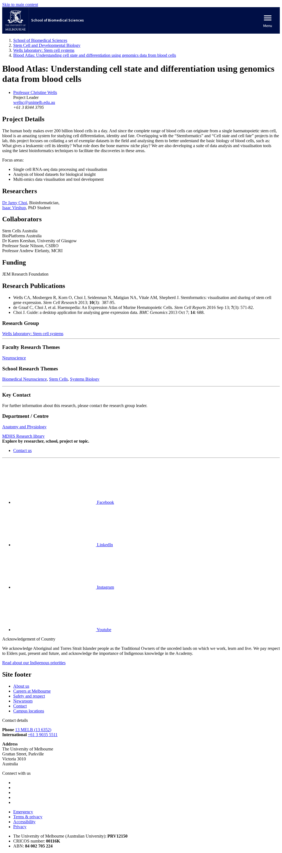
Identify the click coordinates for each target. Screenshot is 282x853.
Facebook (105, 502)
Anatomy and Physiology (24, 426)
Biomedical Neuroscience (24, 379)
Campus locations (28, 711)
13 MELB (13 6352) (33, 729)
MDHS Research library (23, 436)
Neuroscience (14, 358)
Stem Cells (58, 379)
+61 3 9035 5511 (43, 734)
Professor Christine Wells (35, 92)
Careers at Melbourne (32, 691)
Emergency (23, 811)
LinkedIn (104, 544)
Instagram (105, 587)
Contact (20, 706)
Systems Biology (84, 379)
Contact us (22, 450)
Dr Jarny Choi (14, 202)
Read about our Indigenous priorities (34, 662)
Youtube (103, 629)
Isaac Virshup (14, 207)
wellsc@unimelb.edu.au (34, 102)
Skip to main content (20, 4)
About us (21, 686)
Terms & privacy (27, 816)
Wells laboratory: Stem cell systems (32, 333)
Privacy (19, 826)
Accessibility (24, 821)
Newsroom (22, 701)
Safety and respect (29, 696)
